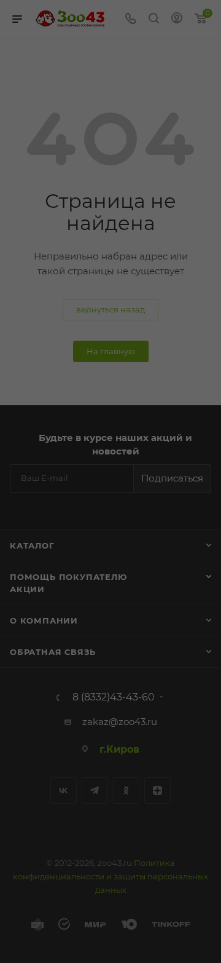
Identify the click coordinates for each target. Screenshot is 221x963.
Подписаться (172, 478)
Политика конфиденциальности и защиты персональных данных (110, 876)
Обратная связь (53, 652)
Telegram (95, 790)
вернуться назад (110, 309)
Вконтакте (63, 790)
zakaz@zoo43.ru (119, 721)
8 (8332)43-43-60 (113, 697)
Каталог (32, 545)
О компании (44, 620)
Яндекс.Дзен (157, 790)
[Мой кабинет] (176, 19)
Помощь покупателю (68, 577)
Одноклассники (126, 790)
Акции (27, 589)
